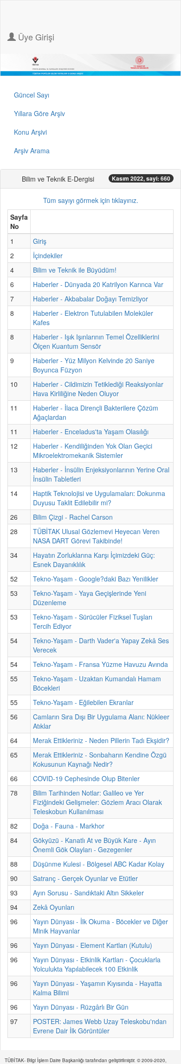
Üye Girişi (35, 37)
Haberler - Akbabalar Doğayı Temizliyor (90, 298)
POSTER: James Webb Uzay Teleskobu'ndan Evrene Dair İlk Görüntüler (100, 1026)
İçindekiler (48, 255)
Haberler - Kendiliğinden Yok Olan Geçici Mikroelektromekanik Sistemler (92, 450)
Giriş (39, 241)
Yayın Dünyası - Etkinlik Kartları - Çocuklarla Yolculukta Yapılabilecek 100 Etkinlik (97, 964)
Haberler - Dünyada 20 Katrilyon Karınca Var (98, 284)
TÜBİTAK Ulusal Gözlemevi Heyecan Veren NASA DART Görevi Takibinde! (96, 536)
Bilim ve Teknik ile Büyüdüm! (74, 269)
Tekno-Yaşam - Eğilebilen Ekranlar (83, 702)
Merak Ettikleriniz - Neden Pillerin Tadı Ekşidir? (101, 740)
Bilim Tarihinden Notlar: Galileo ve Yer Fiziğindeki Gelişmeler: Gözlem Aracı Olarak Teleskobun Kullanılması (97, 802)
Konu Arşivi (30, 132)
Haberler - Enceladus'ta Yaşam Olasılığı (91, 431)
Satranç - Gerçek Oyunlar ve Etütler (85, 878)
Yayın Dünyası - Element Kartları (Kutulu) (92, 945)
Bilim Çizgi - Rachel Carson (73, 517)
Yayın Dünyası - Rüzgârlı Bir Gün (81, 1007)
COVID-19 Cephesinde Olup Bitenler (86, 778)
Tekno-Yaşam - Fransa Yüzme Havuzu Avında (100, 664)
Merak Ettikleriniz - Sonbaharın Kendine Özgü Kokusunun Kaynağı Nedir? (100, 759)
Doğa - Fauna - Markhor (68, 825)
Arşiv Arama (32, 150)
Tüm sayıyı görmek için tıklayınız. (90, 200)
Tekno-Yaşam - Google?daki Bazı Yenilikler (95, 578)
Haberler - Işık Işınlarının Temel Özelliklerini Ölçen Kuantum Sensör (96, 341)
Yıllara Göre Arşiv (39, 113)
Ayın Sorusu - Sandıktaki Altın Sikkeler (88, 892)
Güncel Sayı (31, 94)
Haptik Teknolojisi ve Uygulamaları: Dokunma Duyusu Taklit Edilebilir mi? (99, 498)
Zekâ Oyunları (53, 907)
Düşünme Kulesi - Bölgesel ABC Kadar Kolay (98, 863)
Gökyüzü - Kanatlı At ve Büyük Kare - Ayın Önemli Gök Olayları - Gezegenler (94, 845)
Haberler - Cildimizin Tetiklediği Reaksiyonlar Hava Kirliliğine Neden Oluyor (98, 388)
